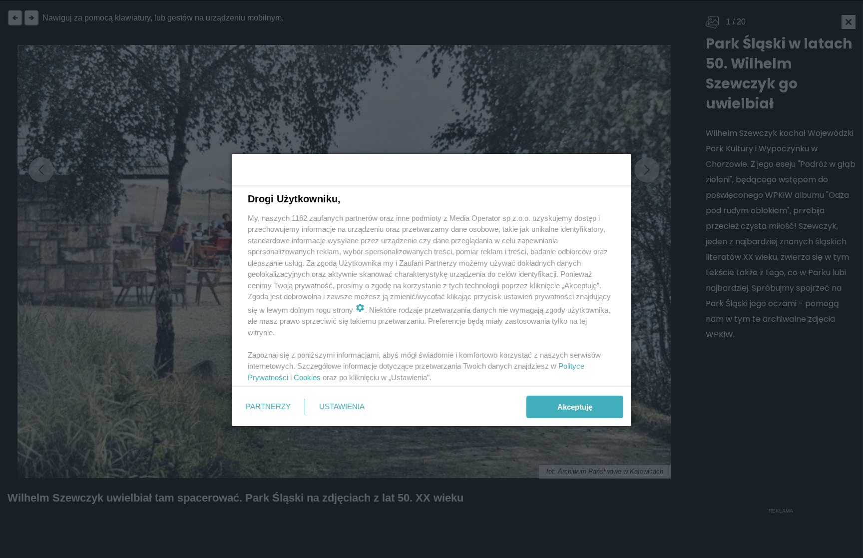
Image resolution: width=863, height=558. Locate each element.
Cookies (307, 377)
